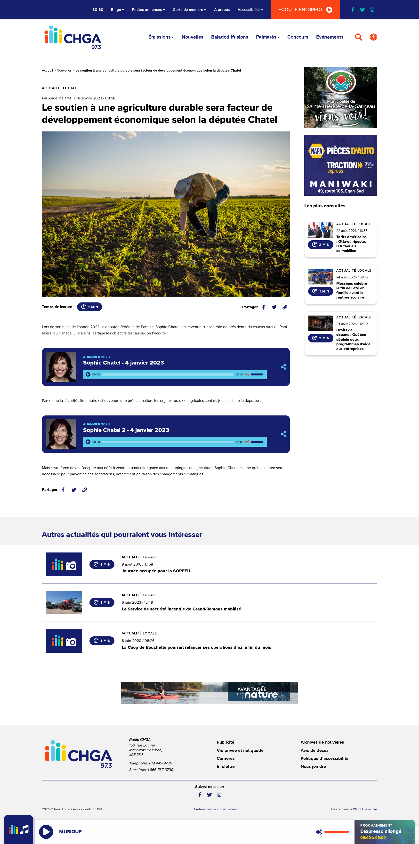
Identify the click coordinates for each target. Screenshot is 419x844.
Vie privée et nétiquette (240, 750)
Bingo (116, 9)
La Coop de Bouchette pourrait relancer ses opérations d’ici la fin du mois (196, 647)
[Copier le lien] (285, 307)
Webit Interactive (365, 809)
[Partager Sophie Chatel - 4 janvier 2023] (283, 366)
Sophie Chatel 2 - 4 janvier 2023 (126, 430)
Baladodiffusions (229, 37)
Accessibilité (249, 9)
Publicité (225, 742)
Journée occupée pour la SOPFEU (156, 571)
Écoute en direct (300, 10)
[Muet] (247, 374)
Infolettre (226, 766)
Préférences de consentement (216, 809)
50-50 (97, 9)
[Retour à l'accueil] (73, 37)
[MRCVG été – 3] (209, 693)
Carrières (226, 758)
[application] (175, 374)
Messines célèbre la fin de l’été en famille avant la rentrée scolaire (351, 290)
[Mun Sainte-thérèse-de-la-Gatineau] (340, 97)
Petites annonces (147, 9)
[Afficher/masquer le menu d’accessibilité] (373, 37)
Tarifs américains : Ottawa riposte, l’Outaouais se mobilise (351, 244)
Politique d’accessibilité (324, 758)
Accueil (47, 70)
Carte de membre (188, 9)
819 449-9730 (160, 763)
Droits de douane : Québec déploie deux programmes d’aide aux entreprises (353, 339)
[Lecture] (88, 374)
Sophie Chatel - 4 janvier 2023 (123, 362)
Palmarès (266, 37)
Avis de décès (315, 750)
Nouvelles (192, 37)
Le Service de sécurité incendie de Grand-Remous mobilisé (181, 609)
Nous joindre (313, 766)
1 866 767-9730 (160, 769)
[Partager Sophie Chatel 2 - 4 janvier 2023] (283, 434)
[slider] (257, 374)
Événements (330, 37)
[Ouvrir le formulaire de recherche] (358, 37)
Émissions (159, 37)
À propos (222, 9)
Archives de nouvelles (322, 742)
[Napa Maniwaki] (340, 165)
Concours (297, 37)
